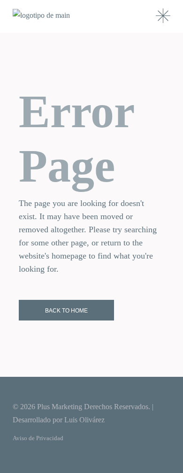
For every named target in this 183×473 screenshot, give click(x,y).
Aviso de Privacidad (38, 438)
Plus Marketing (59, 407)
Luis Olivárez (84, 420)
